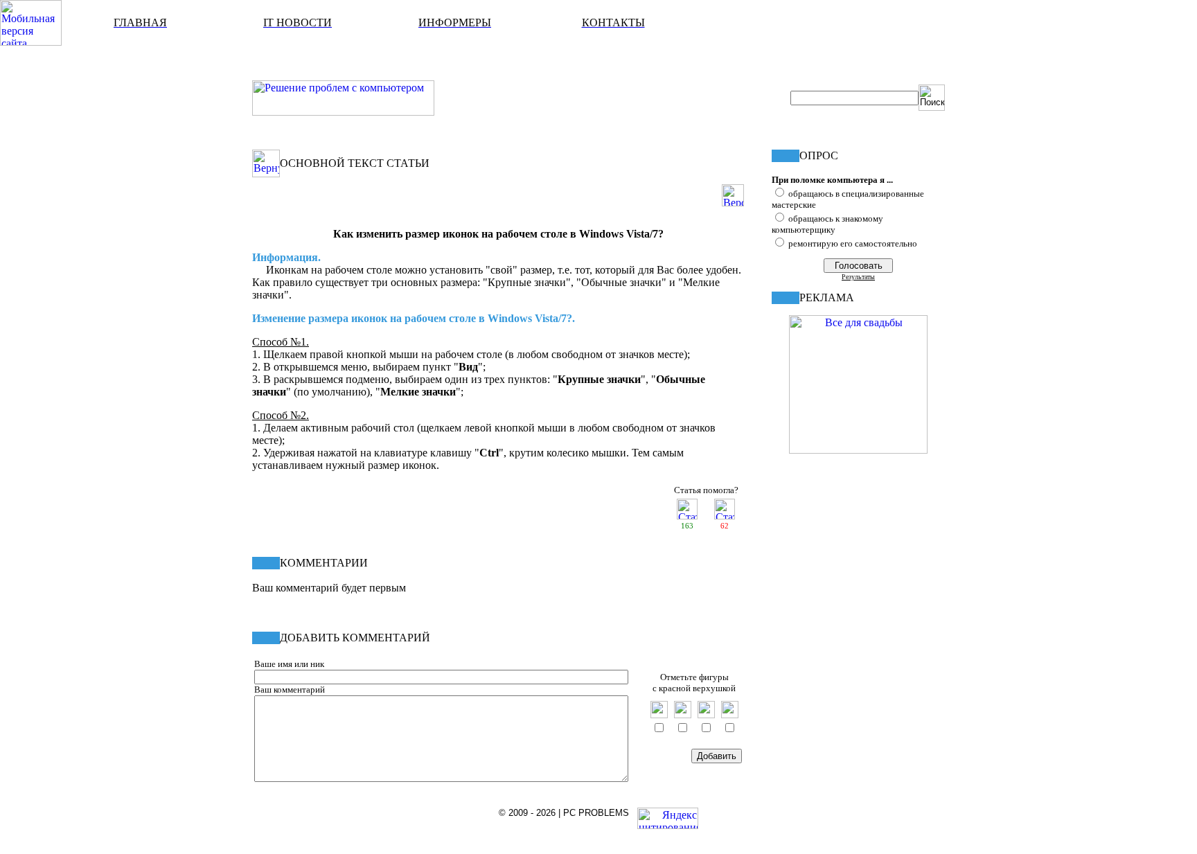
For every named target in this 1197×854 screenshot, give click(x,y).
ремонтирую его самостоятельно (852, 243)
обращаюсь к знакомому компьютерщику (827, 224)
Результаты (858, 277)
